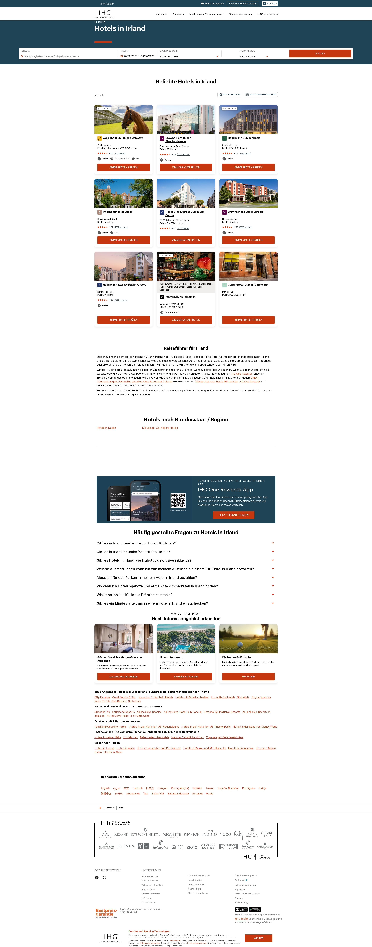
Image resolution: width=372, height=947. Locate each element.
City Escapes (102, 697)
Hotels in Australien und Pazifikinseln (159, 748)
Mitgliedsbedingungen (246, 875)
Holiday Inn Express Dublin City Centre (184, 214)
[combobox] (69, 56)
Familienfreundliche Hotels (110, 726)
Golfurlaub (134, 701)
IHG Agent (146, 897)
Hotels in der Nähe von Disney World (255, 726)
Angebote (178, 13)
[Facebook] (97, 877)
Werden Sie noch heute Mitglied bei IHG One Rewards (227, 381)
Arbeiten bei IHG (149, 876)
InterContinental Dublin (118, 212)
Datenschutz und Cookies (247, 893)
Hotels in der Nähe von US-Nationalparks (154, 726)
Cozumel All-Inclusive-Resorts (222, 711)
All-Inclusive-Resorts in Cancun (183, 711)
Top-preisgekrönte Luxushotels (224, 737)
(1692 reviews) (121, 300)
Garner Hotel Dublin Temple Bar (248, 284)
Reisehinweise (195, 879)
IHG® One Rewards (268, 13)
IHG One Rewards (241, 373)
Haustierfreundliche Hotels (187, 737)
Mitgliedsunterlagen (198, 893)
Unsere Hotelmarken (240, 13)
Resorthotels (102, 701)
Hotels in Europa (104, 748)
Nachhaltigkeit (195, 888)
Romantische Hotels (223, 697)
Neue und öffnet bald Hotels (155, 697)
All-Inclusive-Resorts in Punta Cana (128, 715)
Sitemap (239, 897)
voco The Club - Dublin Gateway (123, 138)
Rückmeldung (241, 902)
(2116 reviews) (183, 154)
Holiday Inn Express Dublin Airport (124, 284)
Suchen (320, 53)
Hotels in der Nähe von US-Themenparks (206, 726)
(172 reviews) (245, 153)
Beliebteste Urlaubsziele (154, 737)
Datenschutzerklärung (196, 942)
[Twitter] (104, 877)
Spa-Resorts (119, 701)
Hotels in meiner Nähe (107, 737)
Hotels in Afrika (113, 752)
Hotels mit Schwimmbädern (192, 697)
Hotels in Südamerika (241, 748)
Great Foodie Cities (124, 697)
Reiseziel (25, 51)
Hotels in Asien (126, 748)
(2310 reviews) (245, 227)
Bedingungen (175, 940)
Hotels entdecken (150, 880)
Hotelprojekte (148, 889)
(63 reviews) (120, 153)
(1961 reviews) (183, 228)
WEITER (259, 938)
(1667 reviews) (120, 227)
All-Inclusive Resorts (149, 711)
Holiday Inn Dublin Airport (244, 138)
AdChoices (240, 879)
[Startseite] (100, 808)
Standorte (161, 13)
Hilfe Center (107, 3)
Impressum (240, 889)
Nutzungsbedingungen (246, 884)
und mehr (241, 918)
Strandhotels (102, 711)
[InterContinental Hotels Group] (104, 13)
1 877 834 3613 (129, 911)
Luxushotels (130, 737)
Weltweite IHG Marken (152, 884)
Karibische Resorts (123, 711)
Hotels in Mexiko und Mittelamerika (204, 748)
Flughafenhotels (261, 697)
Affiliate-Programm (150, 893)
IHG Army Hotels (196, 884)
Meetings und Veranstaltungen (206, 13)
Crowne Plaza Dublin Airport (245, 212)
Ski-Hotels (243, 697)
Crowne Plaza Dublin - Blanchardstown (179, 140)
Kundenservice (148, 902)
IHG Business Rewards (199, 875)
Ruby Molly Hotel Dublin (180, 296)
